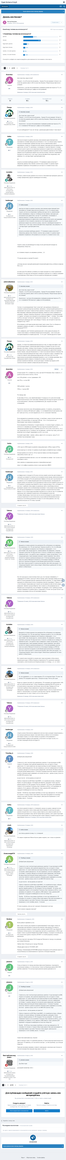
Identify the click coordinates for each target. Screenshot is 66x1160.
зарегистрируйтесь (22, 59)
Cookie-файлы (41, 1157)
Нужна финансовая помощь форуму (33, 11)
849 (10, 551)
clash (9, 668)
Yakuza (9, 510)
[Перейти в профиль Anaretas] (4, 22)
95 (10, 214)
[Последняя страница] (17, 68)
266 (10, 524)
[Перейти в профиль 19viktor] (9, 924)
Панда (9, 107)
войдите (12, 59)
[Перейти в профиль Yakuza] (9, 516)
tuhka (9, 136)
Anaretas (14, 21)
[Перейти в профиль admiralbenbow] (9, 287)
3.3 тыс (10, 186)
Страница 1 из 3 (24, 68)
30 (10, 933)
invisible (9, 172)
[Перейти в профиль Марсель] (9, 542)
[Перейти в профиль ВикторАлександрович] (9, 1062)
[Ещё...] (62, 75)
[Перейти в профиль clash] (9, 674)
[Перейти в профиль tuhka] (9, 142)
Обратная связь (30, 1157)
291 (10, 295)
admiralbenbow (9, 282)
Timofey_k (9, 753)
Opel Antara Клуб (9, 2)
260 (10, 457)
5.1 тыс (10, 1071)
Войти (46, 1110)
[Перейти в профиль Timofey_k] (9, 758)
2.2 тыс (10, 867)
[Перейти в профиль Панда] (9, 113)
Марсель (9, 537)
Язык (22, 1157)
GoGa (9, 443)
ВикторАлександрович (9, 1056)
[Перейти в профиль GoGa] (9, 449)
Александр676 (9, 853)
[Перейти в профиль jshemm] (9, 967)
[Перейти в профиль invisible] (9, 177)
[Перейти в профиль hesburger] (9, 206)
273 (10, 682)
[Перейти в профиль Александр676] (9, 859)
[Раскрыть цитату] (19, 112)
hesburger (9, 200)
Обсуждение (20, 23)
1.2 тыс (10, 121)
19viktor (9, 919)
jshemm (9, 961)
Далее (13, 68)
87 (10, 150)
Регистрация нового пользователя (19, 1110)
